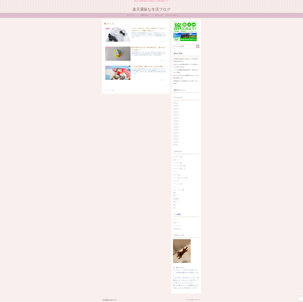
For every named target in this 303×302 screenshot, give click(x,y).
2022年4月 (176, 106)
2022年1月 (176, 112)
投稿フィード (176, 222)
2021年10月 (176, 121)
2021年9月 (176, 124)
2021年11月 (176, 118)
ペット (175, 186)
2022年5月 (176, 103)
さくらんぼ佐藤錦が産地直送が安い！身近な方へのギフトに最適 (186, 71)
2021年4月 (176, 139)
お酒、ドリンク (177, 159)
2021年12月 (176, 115)
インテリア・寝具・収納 (179, 165)
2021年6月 (176, 133)
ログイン (175, 219)
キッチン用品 (176, 174)
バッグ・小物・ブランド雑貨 (180, 177)
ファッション (176, 180)
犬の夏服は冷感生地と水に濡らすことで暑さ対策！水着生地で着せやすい (186, 60)
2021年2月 (176, 145)
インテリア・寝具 (177, 162)
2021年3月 (176, 142)
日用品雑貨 (176, 198)
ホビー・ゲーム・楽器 (178, 189)
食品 (174, 207)
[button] (197, 46)
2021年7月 (176, 130)
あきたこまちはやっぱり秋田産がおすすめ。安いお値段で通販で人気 (186, 77)
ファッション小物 (177, 183)
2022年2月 (176, 109)
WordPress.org (177, 228)
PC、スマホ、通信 (177, 156)
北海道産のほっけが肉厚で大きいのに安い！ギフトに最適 (186, 82)
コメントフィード (177, 225)
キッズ (175, 171)
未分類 (175, 201)
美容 (174, 204)
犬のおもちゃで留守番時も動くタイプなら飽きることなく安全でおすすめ (186, 66)
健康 (174, 192)
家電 (174, 195)
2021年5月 (176, 136)
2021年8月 (176, 127)
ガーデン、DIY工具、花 (179, 168)
